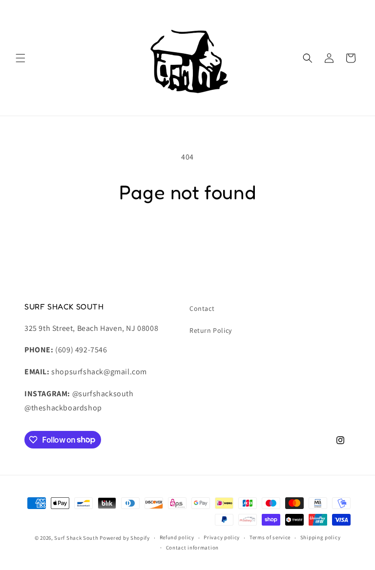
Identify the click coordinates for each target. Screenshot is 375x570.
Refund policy (177, 537)
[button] (20, 58)
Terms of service (270, 537)
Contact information (192, 547)
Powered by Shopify (125, 537)
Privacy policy (222, 537)
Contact (201, 308)
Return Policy (210, 330)
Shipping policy (320, 537)
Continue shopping (188, 236)
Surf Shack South (76, 537)
